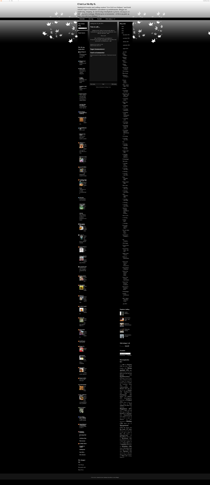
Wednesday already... (127, 329)
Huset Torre (81, 470)
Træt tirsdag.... (126, 71)
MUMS (81, 213)
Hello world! (82, 130)
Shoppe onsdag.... (125, 64)
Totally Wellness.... (127, 312)
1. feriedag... (125, 223)
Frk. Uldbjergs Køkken (82, 395)
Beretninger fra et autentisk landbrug (83, 112)
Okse (121, 433)
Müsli (130, 429)
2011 (123, 33)
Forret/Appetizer (128, 398)
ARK (123, 364)
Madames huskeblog (81, 432)
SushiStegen (82, 341)
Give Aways (123, 404)
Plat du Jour (82, 441)
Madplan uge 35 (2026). (82, 89)
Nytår (129, 432)
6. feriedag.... (125, 171)
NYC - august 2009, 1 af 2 (126, 85)
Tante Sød (81, 318)
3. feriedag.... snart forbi (125, 199)
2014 (123, 26)
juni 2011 (125, 303)
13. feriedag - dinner (126, 99)
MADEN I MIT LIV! (83, 87)
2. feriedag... (125, 217)
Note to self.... (126, 215)
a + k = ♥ (81, 235)
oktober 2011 (126, 41)
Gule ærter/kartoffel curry (85, 228)
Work (123, 456)
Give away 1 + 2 (110, 19)
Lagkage (124, 416)
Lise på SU (81, 367)
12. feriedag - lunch (126, 106)
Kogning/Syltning (128, 415)
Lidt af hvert (122, 418)
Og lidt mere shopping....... (126, 236)
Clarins (122, 381)
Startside (82, 19)
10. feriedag (125, 136)
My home (94, 45)
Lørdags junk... (124, 220)
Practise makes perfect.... (125, 81)
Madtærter (122, 419)
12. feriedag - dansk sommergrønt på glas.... (126, 114)
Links (129, 418)
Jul (131, 410)
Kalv (128, 412)
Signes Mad (82, 68)
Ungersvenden (82, 378)
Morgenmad (124, 425)
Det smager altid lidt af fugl (82, 224)
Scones (130, 443)
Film (126, 393)
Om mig (91, 19)
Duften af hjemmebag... (126, 258)
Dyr (124, 390)
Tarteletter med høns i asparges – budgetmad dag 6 (83, 269)
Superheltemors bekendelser (83, 424)
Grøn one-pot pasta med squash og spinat (82, 137)
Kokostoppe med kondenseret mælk (83, 81)
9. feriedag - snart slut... (125, 139)
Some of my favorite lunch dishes (126, 278)
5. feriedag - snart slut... (125, 174)
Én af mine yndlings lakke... (125, 227)
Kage (124, 412)
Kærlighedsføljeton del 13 (82, 426)
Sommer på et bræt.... (126, 245)
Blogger (117, 477)
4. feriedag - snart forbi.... (126, 191)
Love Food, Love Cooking (82, 417)
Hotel (126, 410)
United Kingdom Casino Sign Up (83, 107)
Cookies (130, 382)
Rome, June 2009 (125, 102)
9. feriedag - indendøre (125, 144)
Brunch (122, 375)
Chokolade (130, 379)
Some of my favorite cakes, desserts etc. (126, 263)
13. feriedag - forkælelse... (126, 109)
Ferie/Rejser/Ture (128, 392)
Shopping (123, 444)
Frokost (129, 400)
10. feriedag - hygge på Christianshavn (126, 132)
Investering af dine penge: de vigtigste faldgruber (82, 71)
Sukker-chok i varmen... (126, 254)
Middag (129, 421)
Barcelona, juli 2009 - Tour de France (126, 95)
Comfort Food (123, 382)
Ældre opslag (114, 84)
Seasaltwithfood (82, 167)
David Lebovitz (83, 94)
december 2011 (126, 34)
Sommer (125, 446)
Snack (130, 444)
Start (103, 84)
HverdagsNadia (82, 435)
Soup (121, 448)
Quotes (130, 436)
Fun (123, 142)
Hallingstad (82, 449)
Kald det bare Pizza (85, 388)
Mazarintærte (85, 349)
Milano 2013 (127, 423)
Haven (121, 410)
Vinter (125, 454)
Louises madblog (81, 78)
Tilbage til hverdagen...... (126, 77)
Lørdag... (125, 88)
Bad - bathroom (85, 250)
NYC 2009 (123, 432)
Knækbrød (122, 413)
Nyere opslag (92, 84)
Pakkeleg (128, 433)
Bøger (123, 378)
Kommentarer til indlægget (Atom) (105, 87)
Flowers (130, 396)
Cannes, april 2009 (125, 151)
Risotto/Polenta (123, 440)
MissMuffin (82, 285)
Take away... (125, 161)
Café (127, 378)
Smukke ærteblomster (126, 295)
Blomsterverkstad (83, 157)
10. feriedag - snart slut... (126, 122)
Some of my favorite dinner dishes (125, 273)
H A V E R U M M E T (82, 408)
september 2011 (126, 45)
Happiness (123, 408)
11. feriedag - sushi (126, 119)
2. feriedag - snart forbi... (126, 205)
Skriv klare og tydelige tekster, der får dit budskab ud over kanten (82, 217)
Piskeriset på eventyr (82, 61)
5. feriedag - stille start (125, 188)
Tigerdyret (125, 451)
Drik (120, 390)
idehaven (81, 296)
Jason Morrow (110, 477)
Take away (129, 449)
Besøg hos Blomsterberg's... (128, 325)
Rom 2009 (123, 441)
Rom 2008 (130, 440)
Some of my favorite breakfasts (125, 283)
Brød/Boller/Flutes (125, 376)
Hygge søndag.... (125, 54)
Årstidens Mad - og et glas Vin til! (82, 180)
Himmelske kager (82, 330)
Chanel (124, 379)
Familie (130, 390)
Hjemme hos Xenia (82, 134)
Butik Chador (82, 276)
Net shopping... (125, 240)
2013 (123, 28)
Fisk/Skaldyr (123, 395)
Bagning (129, 364)
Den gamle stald (82, 467)
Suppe (123, 449)
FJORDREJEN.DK (83, 128)
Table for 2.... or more (82, 143)
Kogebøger (129, 413)
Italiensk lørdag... (125, 58)
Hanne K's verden (81, 346)
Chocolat (81, 197)
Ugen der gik (122, 452)
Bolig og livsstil (127, 372)
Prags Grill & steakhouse (126, 268)
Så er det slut (82, 342)
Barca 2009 (125, 366)
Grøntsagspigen (82, 385)
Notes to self (99, 45)
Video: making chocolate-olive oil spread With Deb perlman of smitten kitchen (82, 97)
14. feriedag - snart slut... (126, 91)
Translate (129, 355)
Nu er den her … (85, 207)
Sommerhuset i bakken (83, 247)
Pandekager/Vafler (124, 435)
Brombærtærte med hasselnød (82, 199)
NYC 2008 (130, 430)
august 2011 (125, 48)
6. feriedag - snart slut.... (126, 168)
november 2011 (126, 38)
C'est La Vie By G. (86, 4)
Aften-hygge (125, 243)
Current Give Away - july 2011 (126, 250)
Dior (129, 388)
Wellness (130, 454)
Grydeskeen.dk (83, 266)
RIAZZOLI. (82, 355)
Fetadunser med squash (82, 63)
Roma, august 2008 (126, 182)
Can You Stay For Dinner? (82, 105)
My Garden (126, 427)
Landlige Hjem (83, 443)
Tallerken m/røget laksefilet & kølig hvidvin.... (126, 210)
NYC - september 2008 (125, 196)
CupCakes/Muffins (124, 387)
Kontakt (99, 19)
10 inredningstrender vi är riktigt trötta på (82, 55)
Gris (128, 405)
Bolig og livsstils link (125, 373)
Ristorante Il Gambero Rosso (125, 288)
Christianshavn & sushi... (128, 335)
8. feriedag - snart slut (125, 148)
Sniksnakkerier (83, 256)
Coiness (128, 381)
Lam (129, 416)
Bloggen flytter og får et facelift (82, 419)
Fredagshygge (126, 159)
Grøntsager (122, 407)
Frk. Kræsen (82, 455)
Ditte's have (125, 185)
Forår (123, 400)
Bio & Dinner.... (125, 61)
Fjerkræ (121, 396)
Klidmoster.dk (82, 117)
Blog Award (125, 73)
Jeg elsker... (82, 452)
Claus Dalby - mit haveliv (82, 204)
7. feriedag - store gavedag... (125, 165)
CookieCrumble (82, 306)
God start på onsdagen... (125, 68)
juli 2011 (125, 52)
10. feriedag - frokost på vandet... (126, 127)
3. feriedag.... (125, 202)
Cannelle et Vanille (82, 446)
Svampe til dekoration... (85, 279)
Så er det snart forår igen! (82, 379)
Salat (124, 443)
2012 (123, 30)
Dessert (122, 388)
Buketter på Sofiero (85, 161)
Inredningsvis (82, 52)
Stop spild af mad (128, 448)
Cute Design (81, 464)
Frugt (125, 402)
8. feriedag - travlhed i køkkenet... (125, 156)
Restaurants (125, 438)
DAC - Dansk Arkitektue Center (125, 300)
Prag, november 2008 (125, 178)
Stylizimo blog (82, 438)
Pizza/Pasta (123, 437)
